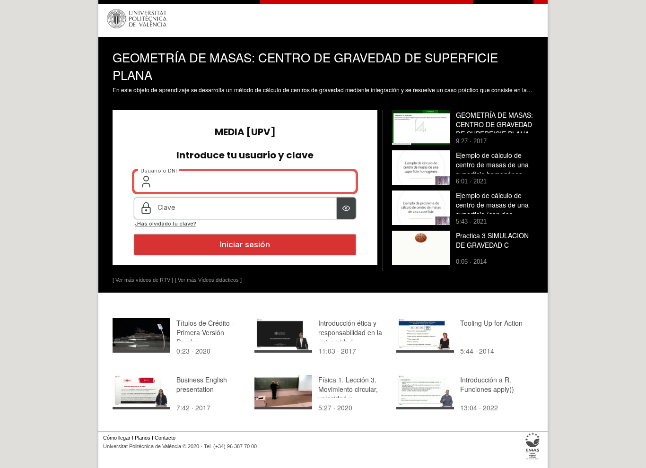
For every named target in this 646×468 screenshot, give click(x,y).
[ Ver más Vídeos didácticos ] (208, 280)
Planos (142, 438)
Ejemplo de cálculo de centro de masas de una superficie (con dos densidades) (492, 209)
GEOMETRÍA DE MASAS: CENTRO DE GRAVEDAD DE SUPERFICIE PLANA (494, 124)
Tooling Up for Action (491, 323)
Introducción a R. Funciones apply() (487, 384)
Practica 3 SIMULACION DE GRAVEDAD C (492, 240)
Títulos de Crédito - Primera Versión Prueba (205, 332)
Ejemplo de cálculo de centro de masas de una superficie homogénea (492, 164)
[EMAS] (533, 459)
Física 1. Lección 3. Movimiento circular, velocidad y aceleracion (348, 394)
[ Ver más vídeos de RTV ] (143, 280)
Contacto (165, 438)
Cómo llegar (117, 438)
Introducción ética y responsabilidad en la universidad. (350, 332)
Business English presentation (201, 384)
